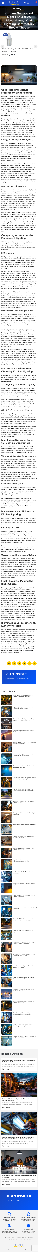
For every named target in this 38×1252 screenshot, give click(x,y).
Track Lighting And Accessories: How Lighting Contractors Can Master (24, 766)
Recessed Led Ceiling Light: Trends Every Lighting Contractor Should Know (23, 719)
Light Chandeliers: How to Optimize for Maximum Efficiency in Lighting (23, 860)
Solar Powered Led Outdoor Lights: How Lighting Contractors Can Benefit (23, 696)
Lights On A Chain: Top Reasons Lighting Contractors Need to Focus (23, 978)
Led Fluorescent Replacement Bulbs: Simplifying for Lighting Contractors (22, 1025)
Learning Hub (19, 8)
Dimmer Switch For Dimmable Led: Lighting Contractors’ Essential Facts (24, 955)
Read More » (6, 1069)
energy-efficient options (29, 562)
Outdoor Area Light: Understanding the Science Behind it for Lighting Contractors (23, 790)
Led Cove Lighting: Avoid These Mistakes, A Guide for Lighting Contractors (24, 731)
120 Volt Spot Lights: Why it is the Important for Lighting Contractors (24, 743)
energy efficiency (23, 98)
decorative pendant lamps (25, 287)
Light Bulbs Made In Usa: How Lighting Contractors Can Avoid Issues (22, 707)
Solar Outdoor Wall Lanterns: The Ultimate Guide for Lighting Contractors (23, 943)
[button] (2, 2)
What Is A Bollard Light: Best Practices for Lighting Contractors (23, 1001)
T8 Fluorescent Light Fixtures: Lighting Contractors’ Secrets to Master (23, 754)
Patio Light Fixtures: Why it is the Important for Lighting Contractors (17, 1099)
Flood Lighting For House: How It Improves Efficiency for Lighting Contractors (19, 1061)
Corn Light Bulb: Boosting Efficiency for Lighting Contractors (23, 931)
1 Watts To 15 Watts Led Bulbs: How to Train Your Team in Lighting (19, 1176)
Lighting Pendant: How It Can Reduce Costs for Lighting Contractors (24, 837)
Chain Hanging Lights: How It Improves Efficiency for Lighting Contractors (23, 1013)
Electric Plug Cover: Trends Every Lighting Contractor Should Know (23, 990)
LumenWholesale (27, 650)
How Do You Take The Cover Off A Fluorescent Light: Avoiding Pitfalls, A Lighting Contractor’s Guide (18, 1138)
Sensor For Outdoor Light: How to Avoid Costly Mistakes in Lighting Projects (23, 919)
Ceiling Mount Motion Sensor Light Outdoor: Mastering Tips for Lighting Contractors (24, 778)
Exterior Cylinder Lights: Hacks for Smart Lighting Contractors (23, 849)
